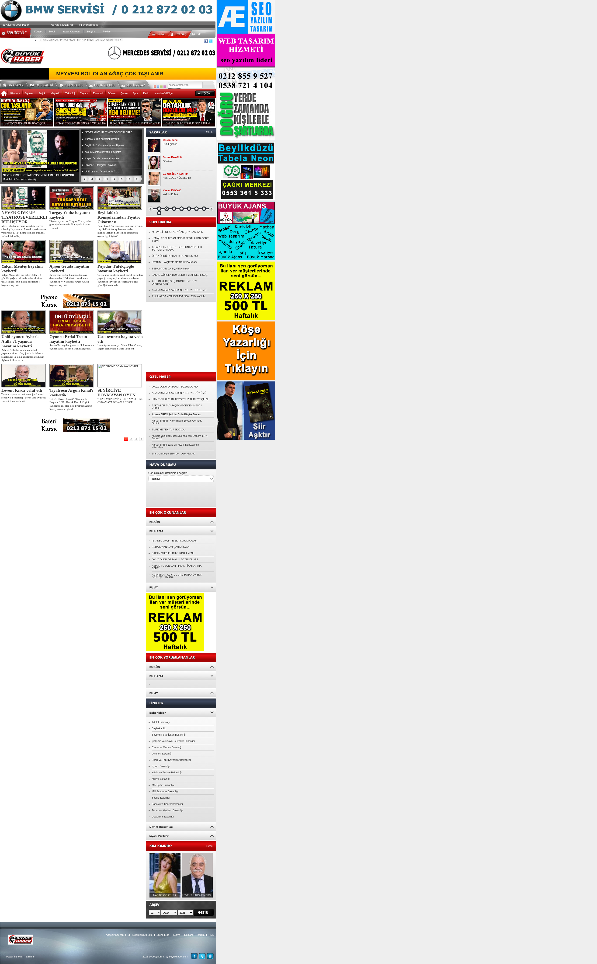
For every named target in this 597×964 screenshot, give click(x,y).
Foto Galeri (44, 84)
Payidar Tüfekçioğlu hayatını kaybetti (115, 268)
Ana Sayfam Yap (64, 24)
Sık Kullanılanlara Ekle (140, 934)
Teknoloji (70, 93)
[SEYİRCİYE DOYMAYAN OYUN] (120, 375)
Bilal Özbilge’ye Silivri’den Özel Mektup (173, 453)
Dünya (111, 93)
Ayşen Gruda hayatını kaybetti (102, 158)
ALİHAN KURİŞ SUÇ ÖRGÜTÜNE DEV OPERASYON (174, 282)
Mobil (52, 31)
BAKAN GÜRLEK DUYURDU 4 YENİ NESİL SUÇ (180, 274)
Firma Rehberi (104, 84)
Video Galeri (74, 84)
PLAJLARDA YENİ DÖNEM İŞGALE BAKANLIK (178, 296)
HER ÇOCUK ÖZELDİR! (177, 177)
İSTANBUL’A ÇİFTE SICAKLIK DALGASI (174, 262)
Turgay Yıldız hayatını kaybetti (102, 138)
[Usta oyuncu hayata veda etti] (120, 322)
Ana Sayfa (14, 84)
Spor (135, 93)
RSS (211, 934)
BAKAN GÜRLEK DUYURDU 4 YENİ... (174, 553)
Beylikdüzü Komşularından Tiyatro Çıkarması (118, 217)
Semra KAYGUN (172, 157)
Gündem (15, 93)
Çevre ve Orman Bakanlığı (167, 747)
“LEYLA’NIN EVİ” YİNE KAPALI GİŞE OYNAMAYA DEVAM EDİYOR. (119, 401)
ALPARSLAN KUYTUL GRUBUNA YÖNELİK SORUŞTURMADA (177, 248)
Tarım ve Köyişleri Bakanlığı (167, 810)
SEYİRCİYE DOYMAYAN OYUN (116, 392)
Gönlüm (167, 161)
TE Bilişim (29, 956)
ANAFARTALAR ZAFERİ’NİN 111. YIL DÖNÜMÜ (179, 290)
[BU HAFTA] (181, 530)
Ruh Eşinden (170, 144)
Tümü (209, 132)
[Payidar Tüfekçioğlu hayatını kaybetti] (120, 251)
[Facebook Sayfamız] (194, 956)
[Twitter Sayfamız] (202, 956)
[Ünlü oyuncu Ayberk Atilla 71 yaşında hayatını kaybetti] (24, 322)
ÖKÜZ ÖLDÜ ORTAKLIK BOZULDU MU (175, 256)
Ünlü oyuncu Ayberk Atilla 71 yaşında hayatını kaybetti (20, 341)
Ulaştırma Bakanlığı (163, 816)
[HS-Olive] (161, 86)
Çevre (124, 93)
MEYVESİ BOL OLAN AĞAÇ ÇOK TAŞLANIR (109, 73)
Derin (146, 93)
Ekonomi (98, 93)
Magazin (55, 93)
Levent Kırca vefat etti (21, 390)
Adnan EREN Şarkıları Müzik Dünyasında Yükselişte (175, 446)
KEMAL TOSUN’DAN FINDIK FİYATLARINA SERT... (176, 567)
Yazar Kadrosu (71, 31)
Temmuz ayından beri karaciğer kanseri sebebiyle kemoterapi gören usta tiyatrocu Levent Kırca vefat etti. (23, 397)
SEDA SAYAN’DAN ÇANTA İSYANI (171, 268)
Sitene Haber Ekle (16, 31)
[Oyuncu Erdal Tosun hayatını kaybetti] (72, 322)
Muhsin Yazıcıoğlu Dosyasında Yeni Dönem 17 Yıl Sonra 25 (180, 437)
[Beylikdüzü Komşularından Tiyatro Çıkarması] (120, 198)
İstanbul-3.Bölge (163, 93)
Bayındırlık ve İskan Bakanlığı (169, 734)
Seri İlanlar (134, 84)
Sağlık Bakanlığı (161, 797)
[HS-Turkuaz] (158, 86)
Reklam (107, 31)
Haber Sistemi (14, 956)
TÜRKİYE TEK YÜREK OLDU (169, 429)
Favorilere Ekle (89, 24)
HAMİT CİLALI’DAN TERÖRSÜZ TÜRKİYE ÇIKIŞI (180, 399)
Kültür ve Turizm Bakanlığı (167, 772)
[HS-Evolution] (154, 86)
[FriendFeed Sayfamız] (210, 956)
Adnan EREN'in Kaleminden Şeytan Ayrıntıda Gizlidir (177, 422)
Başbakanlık (159, 728)
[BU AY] (181, 587)
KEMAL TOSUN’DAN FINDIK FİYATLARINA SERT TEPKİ (80, 40)
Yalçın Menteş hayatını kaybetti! (103, 151)
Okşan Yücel (170, 140)
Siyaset (29, 93)
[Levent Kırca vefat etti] (24, 375)
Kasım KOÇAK (172, 190)
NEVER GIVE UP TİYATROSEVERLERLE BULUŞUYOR (25, 217)
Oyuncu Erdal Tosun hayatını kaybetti (68, 339)
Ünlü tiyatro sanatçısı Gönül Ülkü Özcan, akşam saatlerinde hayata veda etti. (119, 347)
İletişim (91, 31)
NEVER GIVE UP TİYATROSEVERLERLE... (109, 132)
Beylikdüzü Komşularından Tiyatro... (105, 145)
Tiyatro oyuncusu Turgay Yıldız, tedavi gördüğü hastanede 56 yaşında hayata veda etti (70, 224)
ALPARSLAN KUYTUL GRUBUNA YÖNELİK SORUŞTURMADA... (177, 576)
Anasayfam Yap (115, 934)
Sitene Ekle (162, 934)
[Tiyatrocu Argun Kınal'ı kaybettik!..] (72, 375)
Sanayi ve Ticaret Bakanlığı (167, 804)
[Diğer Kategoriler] (205, 93)
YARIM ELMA (170, 194)
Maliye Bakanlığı (161, 778)
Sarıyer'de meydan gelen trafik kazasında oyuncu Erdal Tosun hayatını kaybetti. (71, 347)
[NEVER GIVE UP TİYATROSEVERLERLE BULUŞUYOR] (24, 198)
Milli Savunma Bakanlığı (165, 791)
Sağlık (41, 93)
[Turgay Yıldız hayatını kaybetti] (72, 198)
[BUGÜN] (181, 521)
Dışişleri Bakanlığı (162, 753)
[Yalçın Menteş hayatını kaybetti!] (24, 251)
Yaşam (84, 93)
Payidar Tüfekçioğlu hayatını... (102, 165)
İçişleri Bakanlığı (161, 766)
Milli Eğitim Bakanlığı (163, 785)
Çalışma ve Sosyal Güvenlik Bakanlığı (173, 741)
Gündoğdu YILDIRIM (175, 174)
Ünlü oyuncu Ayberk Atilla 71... (102, 171)
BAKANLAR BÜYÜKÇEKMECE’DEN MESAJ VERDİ (177, 406)
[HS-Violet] (164, 86)
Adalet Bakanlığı (161, 722)
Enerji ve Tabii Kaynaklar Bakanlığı (171, 759)
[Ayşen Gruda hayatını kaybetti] (72, 251)
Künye (38, 31)
